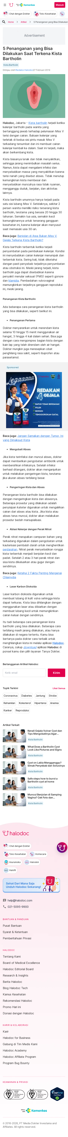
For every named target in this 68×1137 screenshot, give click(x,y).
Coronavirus (11, 695)
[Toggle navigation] (5, 5)
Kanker (8, 710)
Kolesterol (25, 703)
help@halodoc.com (17, 900)
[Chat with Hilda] (62, 847)
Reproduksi (22, 710)
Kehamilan (9, 703)
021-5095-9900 (16, 906)
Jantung (40, 695)
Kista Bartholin (10, 65)
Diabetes (26, 695)
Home (11, 21)
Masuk (60, 5)
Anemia (54, 703)
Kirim (56, 672)
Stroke (53, 695)
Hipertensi (40, 703)
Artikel (24, 21)
